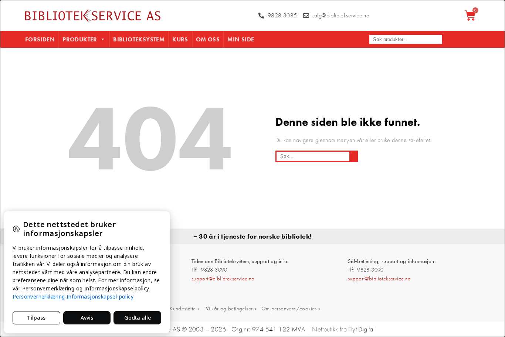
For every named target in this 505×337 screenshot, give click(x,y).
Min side (240, 39)
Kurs (180, 39)
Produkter (79, 39)
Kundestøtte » (184, 308)
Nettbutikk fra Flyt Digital (343, 329)
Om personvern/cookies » (291, 308)
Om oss (208, 39)
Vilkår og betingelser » (231, 308)
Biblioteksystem (139, 39)
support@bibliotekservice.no (223, 278)
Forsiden (40, 39)
